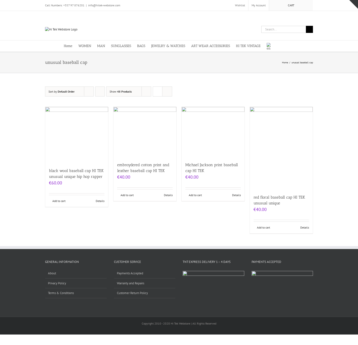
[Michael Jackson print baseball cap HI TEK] (213, 132)
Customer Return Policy (132, 293)
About (52, 273)
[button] (286, 45)
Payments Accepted (130, 273)
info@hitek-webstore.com (104, 5)
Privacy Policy (57, 283)
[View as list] (167, 91)
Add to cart (59, 201)
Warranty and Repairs (130, 283)
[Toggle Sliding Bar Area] (353, 4)
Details (100, 201)
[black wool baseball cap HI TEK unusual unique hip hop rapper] (76, 135)
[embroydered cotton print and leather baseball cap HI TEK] (144, 132)
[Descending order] (100, 91)
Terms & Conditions (61, 293)
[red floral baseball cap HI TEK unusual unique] (281, 148)
